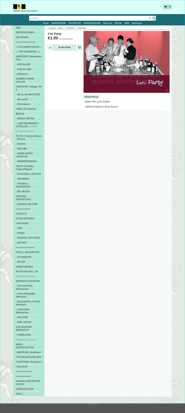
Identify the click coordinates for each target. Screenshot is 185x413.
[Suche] (154, 18)
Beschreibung (91, 97)
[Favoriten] (79, 47)
